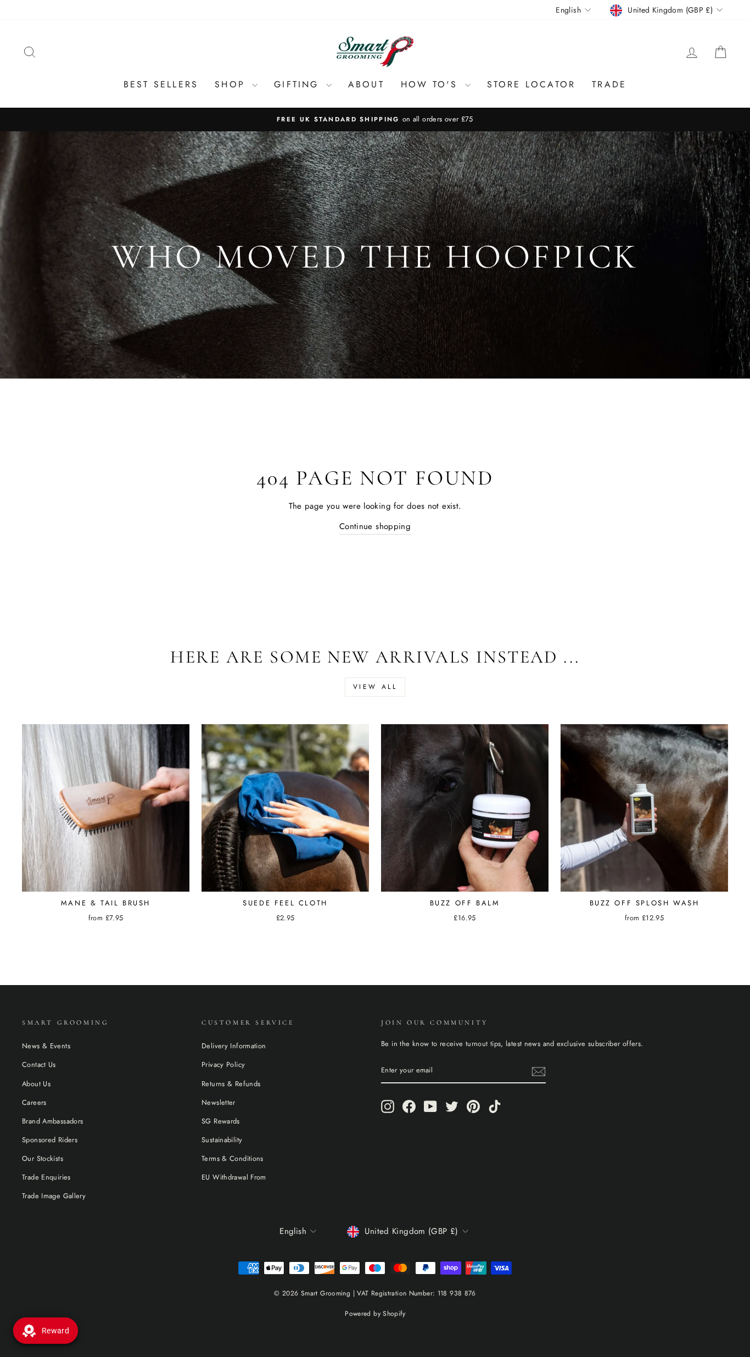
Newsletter (219, 1102)
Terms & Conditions (233, 1158)
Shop (232, 84)
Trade (609, 84)
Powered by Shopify (375, 1314)
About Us (36, 1083)
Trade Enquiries (46, 1177)
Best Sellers (161, 84)
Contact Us (39, 1064)
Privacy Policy (223, 1064)
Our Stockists (42, 1158)
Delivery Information (234, 1046)
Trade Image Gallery (54, 1196)
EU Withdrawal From (234, 1177)
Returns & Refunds (231, 1083)
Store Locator (531, 84)
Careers (34, 1102)
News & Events (46, 1046)
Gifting (298, 84)
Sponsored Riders (49, 1139)
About (366, 84)
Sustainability (222, 1139)
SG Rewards (221, 1121)
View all (375, 687)
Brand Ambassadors (52, 1121)
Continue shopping (375, 526)
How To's (431, 84)
